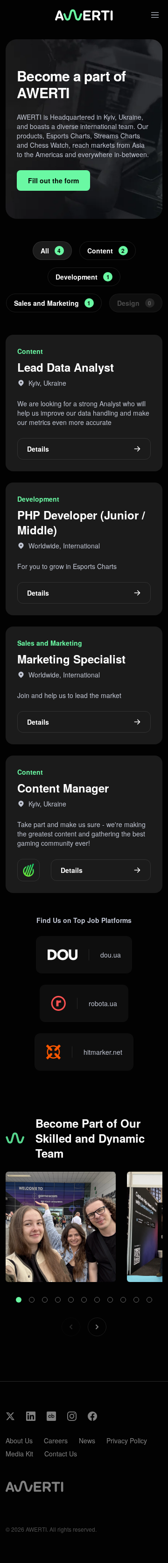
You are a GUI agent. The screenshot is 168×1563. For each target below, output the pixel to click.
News (87, 1440)
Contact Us (60, 1453)
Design (134, 303)
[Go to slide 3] (45, 1300)
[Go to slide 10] (136, 1300)
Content (106, 250)
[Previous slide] (71, 1327)
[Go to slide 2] (32, 1300)
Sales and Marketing (52, 303)
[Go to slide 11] (149, 1300)
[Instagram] (72, 1416)
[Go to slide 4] (58, 1300)
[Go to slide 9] (123, 1300)
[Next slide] (97, 1327)
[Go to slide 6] (84, 1300)
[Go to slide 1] (18, 1300)
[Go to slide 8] (110, 1300)
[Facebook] (92, 1416)
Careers (56, 1440)
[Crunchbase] (51, 1416)
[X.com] (10, 1416)
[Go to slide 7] (97, 1300)
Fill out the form (53, 180)
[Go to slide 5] (71, 1300)
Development (83, 276)
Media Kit (19, 1453)
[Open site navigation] (154, 14)
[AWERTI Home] (84, 15)
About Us (19, 1440)
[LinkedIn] (30, 1416)
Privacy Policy (126, 1440)
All (51, 250)
